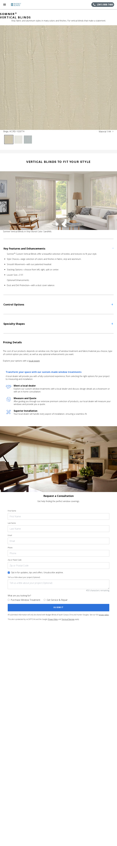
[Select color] (9, 139)
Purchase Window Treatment (25, 599)
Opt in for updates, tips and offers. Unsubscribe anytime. (37, 572)
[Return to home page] (17, 4)
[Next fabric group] (113, 131)
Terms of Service (68, 619)
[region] (58, 77)
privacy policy (104, 614)
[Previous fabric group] (97, 131)
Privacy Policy (53, 619)
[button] (4, 4)
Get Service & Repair (57, 599)
